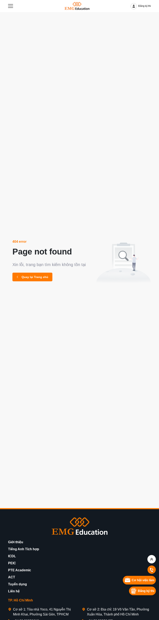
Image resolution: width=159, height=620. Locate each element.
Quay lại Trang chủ (35, 277)
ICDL (12, 556)
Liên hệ (14, 591)
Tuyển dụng (17, 584)
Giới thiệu (15, 542)
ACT (11, 577)
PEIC (12, 563)
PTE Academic (19, 570)
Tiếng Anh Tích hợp (23, 549)
